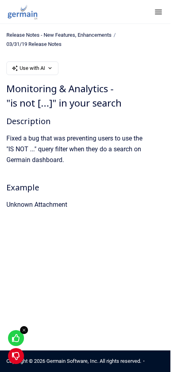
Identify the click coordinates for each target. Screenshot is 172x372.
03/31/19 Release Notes (34, 44)
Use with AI (32, 68)
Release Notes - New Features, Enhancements (59, 35)
